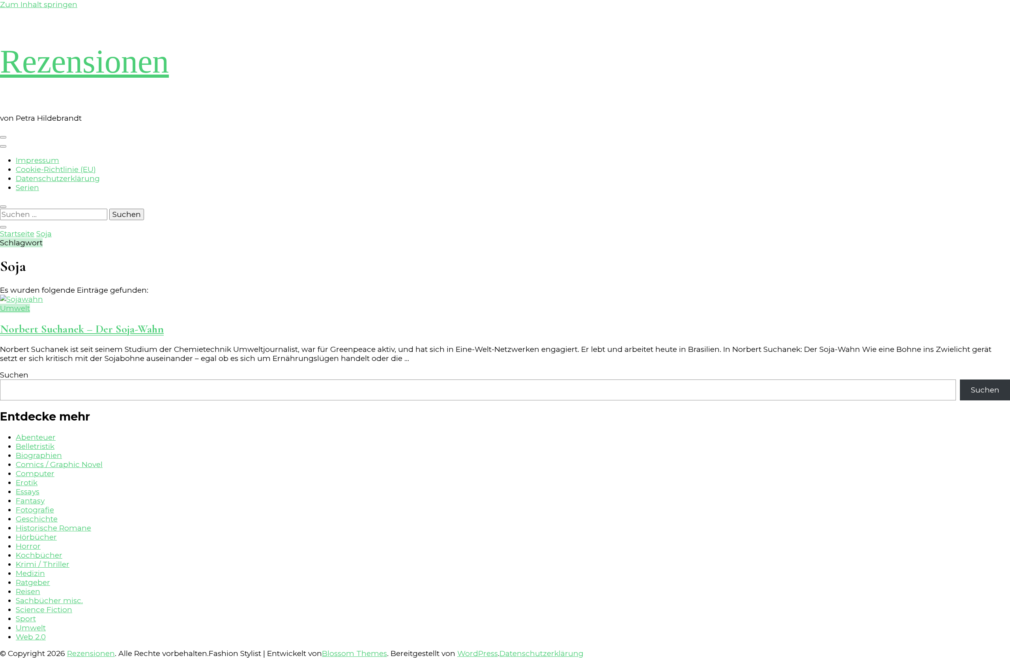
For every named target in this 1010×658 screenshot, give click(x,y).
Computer (35, 473)
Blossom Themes (354, 653)
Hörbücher (36, 537)
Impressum (37, 160)
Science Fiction (44, 609)
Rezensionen (84, 61)
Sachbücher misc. (49, 600)
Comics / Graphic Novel (59, 464)
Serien (27, 187)
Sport (26, 618)
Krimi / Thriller (42, 564)
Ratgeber (33, 582)
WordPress (477, 653)
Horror (28, 546)
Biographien (39, 455)
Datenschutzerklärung (58, 178)
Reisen (28, 591)
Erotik (26, 482)
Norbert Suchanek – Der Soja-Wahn (82, 329)
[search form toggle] (3, 207)
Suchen (14, 374)
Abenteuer (36, 437)
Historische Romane (53, 528)
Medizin (30, 573)
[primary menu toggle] (3, 137)
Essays (27, 491)
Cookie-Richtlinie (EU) (56, 169)
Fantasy (30, 500)
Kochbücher (39, 555)
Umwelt (15, 308)
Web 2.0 (31, 636)
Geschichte (37, 518)
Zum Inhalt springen (38, 4)
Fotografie (35, 509)
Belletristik (35, 446)
